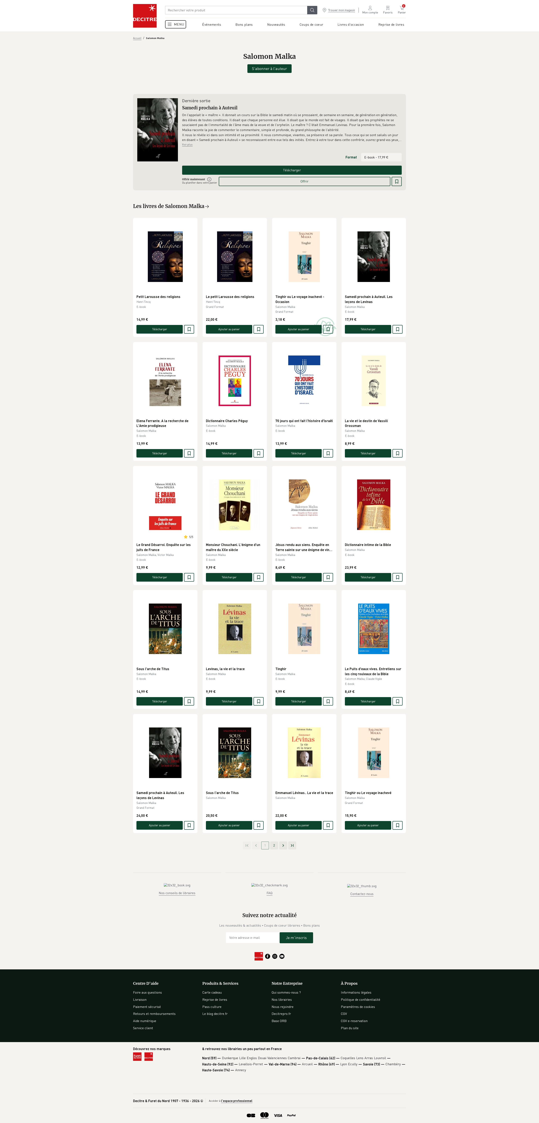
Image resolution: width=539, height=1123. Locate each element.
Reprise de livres (214, 999)
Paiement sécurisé (147, 1007)
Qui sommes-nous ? (286, 992)
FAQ (269, 893)
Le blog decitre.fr (215, 1014)
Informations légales (356, 992)
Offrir (304, 181)
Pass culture (211, 1007)
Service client (143, 1028)
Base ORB (279, 1021)
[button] (292, 127)
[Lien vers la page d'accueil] (145, 16)
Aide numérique (144, 1021)
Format (351, 157)
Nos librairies (282, 999)
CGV (344, 1014)
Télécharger (292, 170)
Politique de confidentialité (360, 999)
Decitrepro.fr (281, 1014)
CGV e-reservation (354, 1021)
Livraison (140, 999)
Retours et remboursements (154, 1014)
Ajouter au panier (229, 329)
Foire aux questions (147, 992)
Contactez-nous (362, 894)
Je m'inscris (296, 937)
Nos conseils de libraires (177, 893)
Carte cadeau (212, 992)
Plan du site (350, 1028)
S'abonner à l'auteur (269, 68)
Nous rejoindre (283, 1007)
